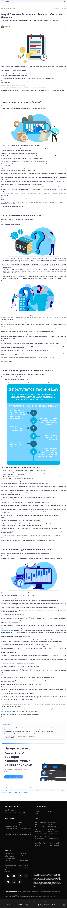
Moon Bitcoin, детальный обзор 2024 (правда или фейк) (40, 822)
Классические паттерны (7, 630)
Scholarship (8, 867)
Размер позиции (9, 821)
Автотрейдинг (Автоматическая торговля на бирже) (41, 833)
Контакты (7, 860)
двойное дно (30, 177)
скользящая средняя (21, 647)
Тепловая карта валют (10, 832)
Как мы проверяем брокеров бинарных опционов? (53, 822)
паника (14, 492)
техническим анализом (20, 85)
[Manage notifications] (64, 905)
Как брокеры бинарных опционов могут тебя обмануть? (40, 844)
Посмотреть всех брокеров (13, 777)
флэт (56, 696)
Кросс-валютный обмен (25, 834)
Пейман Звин (8, 26)
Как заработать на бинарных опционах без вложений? (54, 828)
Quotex (36, 813)
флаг (32, 633)
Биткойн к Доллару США (11, 812)
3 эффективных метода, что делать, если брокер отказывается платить (55, 838)
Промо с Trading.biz (23, 867)
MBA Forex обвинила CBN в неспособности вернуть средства (41, 838)
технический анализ (45, 105)
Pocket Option (38, 809)
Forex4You (37, 811)
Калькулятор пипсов (24, 824)
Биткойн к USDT (23, 809)
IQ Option (50, 811)
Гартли (42, 670)
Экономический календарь (25, 832)
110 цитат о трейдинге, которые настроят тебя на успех (41, 828)
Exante (49, 809)
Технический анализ (6, 711)
